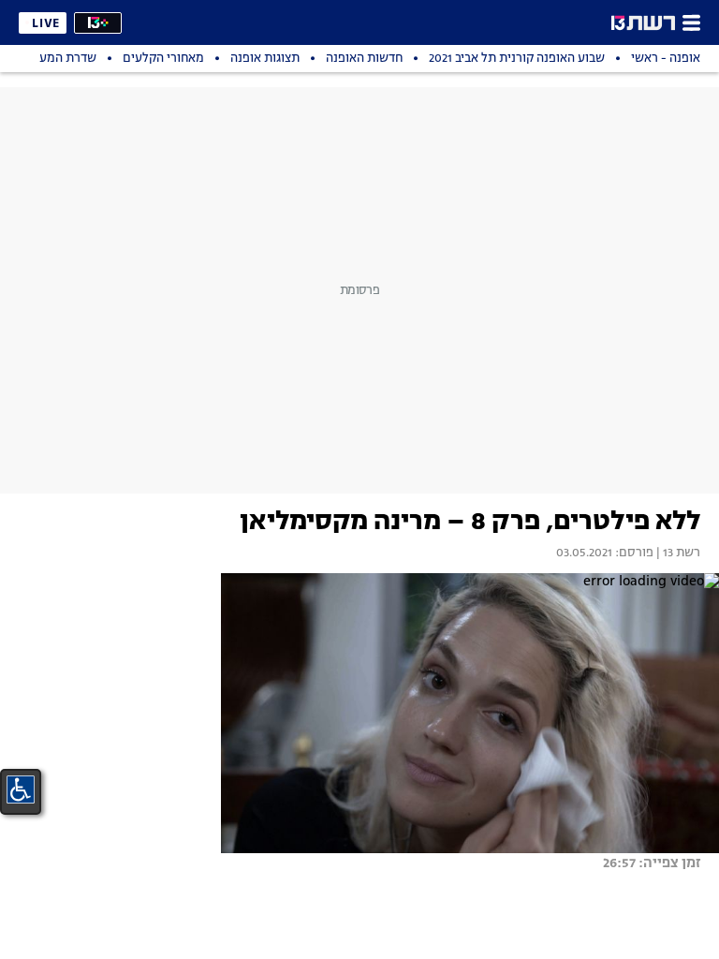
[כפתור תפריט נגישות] (21, 789)
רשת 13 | (676, 553)
